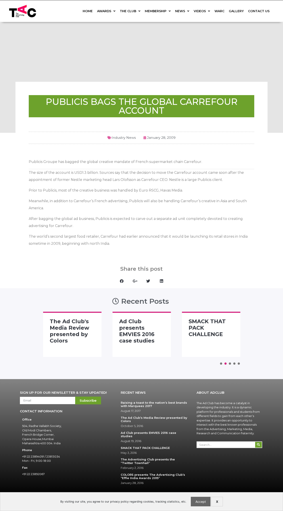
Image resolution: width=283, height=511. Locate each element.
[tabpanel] (72, 334)
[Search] (258, 445)
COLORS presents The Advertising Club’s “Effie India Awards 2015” (153, 476)
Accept (200, 501)
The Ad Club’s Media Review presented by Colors (154, 419)
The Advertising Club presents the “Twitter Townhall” (148, 461)
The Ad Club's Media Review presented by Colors (69, 331)
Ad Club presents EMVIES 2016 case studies (136, 331)
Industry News (124, 137)
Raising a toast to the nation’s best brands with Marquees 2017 (154, 404)
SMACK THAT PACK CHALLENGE (145, 448)
